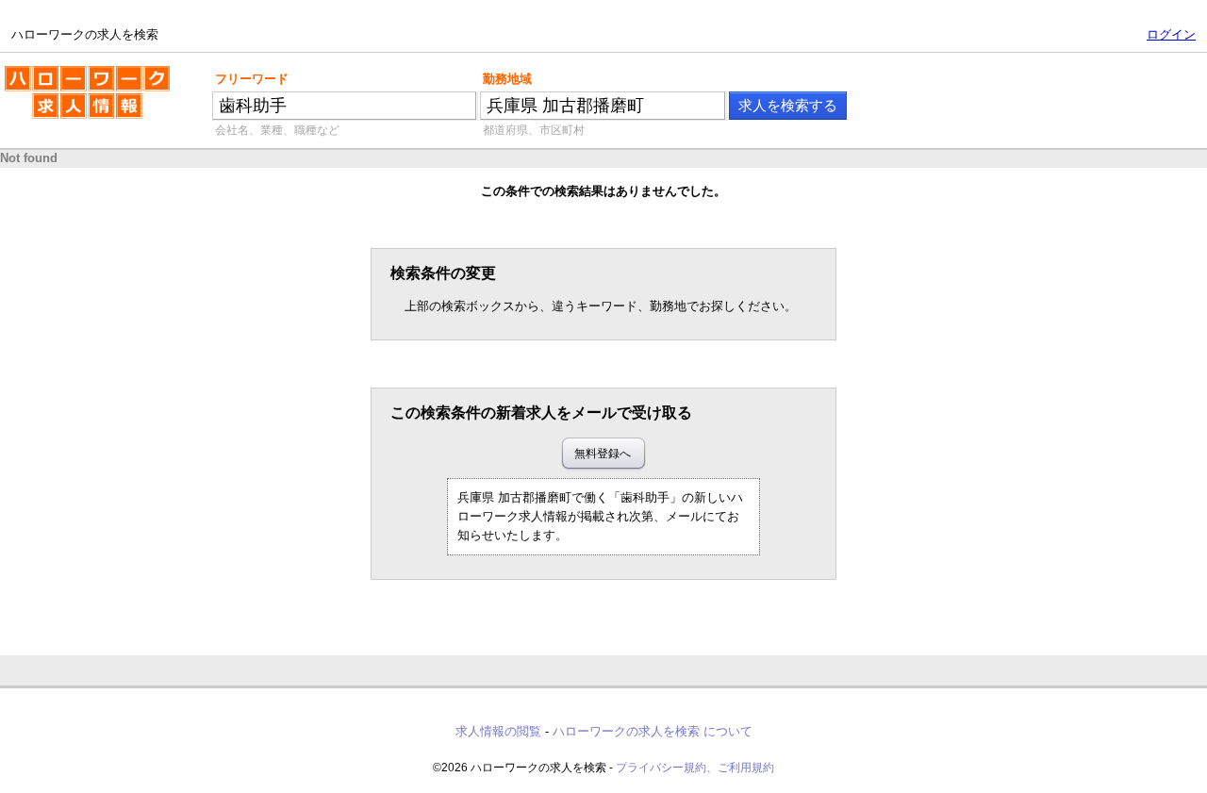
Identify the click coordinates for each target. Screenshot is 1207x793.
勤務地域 (507, 79)
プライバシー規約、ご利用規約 (695, 767)
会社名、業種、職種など (277, 130)
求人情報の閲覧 (498, 731)
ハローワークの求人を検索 (73, 73)
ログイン (1171, 34)
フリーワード (252, 79)
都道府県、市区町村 (534, 130)
